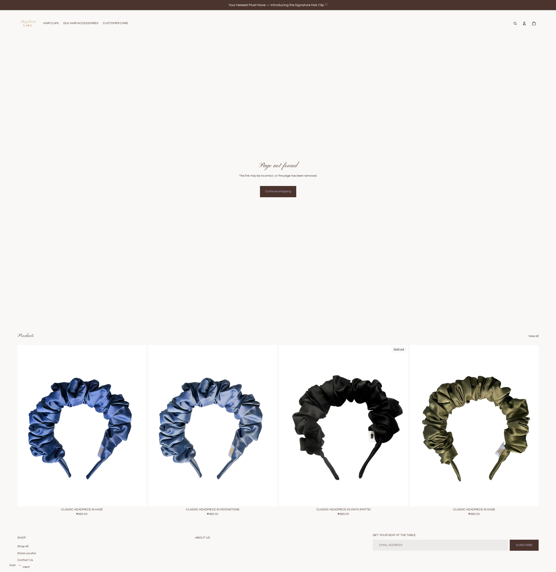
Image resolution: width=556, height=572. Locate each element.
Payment (23, 567)
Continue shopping (278, 191)
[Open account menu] (524, 23)
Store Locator (26, 553)
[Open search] (515, 23)
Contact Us (25, 560)
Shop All (22, 546)
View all (533, 336)
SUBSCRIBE (524, 545)
